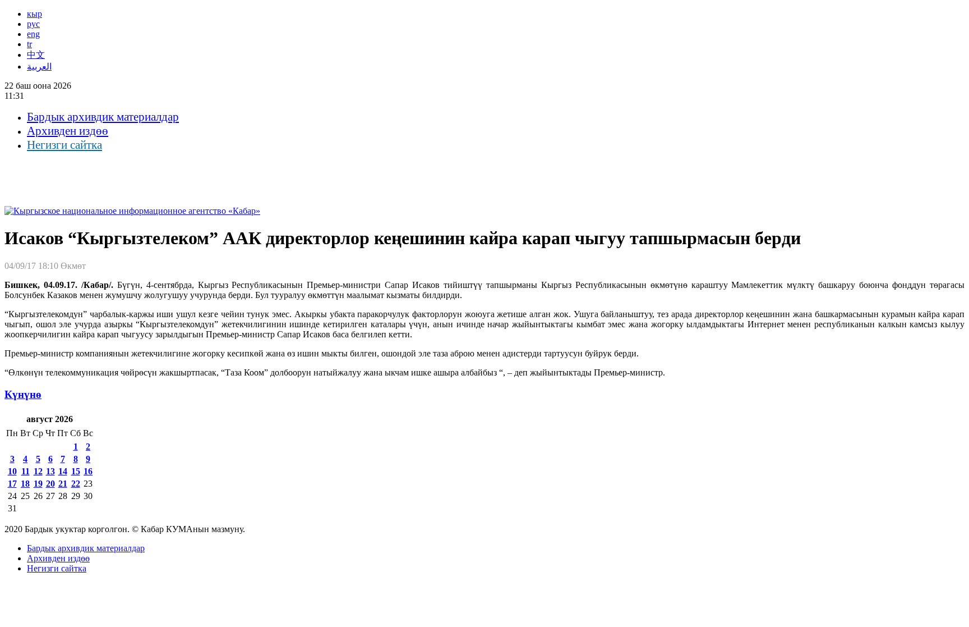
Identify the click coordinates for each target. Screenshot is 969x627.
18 (25, 483)
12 (38, 471)
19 (38, 483)
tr (29, 44)
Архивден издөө (67, 131)
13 (50, 471)
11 (25, 471)
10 (12, 471)
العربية (39, 66)
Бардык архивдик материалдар (103, 116)
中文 (36, 55)
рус (33, 24)
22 (75, 483)
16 (88, 471)
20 (50, 483)
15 (75, 471)
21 (62, 483)
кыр (34, 14)
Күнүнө (22, 394)
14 (62, 471)
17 (12, 483)
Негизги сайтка (64, 145)
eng (33, 34)
